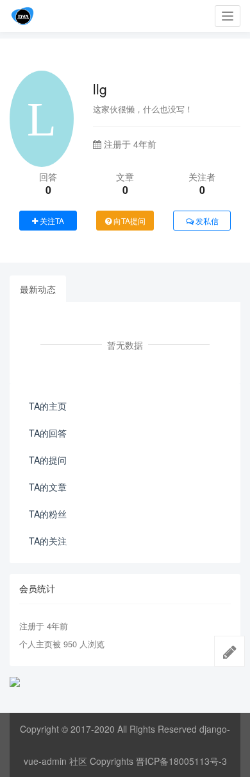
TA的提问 (48, 459)
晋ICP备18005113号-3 (181, 761)
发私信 (206, 220)
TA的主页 (48, 405)
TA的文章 (48, 486)
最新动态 (38, 289)
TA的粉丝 (48, 513)
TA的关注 (48, 540)
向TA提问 (129, 220)
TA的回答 (48, 432)
